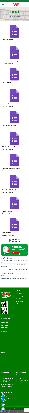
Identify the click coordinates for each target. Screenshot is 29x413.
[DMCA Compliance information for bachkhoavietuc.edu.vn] (12, 411)
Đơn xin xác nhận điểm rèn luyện (9, 125)
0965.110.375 (8, 318)
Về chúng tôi (19, 293)
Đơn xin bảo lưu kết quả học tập (9, 189)
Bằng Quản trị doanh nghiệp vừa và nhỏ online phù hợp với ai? (14, 274)
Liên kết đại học (19, 296)
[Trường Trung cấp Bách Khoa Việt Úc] (16, 4)
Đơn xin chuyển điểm (7, 82)
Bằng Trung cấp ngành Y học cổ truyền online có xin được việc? (13, 279)
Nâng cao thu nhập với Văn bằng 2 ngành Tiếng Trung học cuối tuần (14, 265)
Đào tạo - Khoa (19, 301)
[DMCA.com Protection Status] (3, 411)
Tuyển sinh (18, 298)
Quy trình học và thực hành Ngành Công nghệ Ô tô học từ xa (14, 270)
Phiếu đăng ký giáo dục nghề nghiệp (10, 146)
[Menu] (2, 4)
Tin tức (17, 303)
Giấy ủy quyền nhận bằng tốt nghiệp (10, 61)
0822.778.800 (4, 327)
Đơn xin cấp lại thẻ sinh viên (8, 103)
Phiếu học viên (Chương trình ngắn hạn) (11, 168)
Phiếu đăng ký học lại (7, 211)
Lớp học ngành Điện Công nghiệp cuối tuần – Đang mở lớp (14, 261)
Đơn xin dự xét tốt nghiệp (7, 39)
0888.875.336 (4, 322)
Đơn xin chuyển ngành (7, 232)
